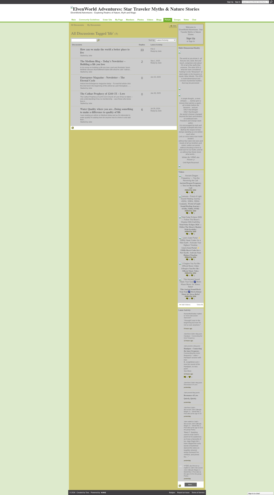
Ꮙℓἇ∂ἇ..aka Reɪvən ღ (191, 466)
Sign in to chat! (254, 493)
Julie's (193, 334)
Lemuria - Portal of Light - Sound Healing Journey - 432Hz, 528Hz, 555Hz (190, 206)
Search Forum (98, 40)
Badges (172, 493)
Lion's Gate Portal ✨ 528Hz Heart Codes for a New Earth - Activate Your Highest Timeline (190, 251)
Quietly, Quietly (190, 398)
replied (199, 314)
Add (174, 26)
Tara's (188, 316)
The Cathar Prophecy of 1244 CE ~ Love (102, 93)
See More (187, 371)
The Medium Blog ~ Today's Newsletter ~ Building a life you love (102, 62)
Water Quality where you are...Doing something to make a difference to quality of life (106, 110)
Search (271, 2)
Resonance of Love (190, 384)
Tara (87, 493)
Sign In (237, 2)
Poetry (193, 430)
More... (190, 484)
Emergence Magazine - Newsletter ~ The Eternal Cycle (102, 79)
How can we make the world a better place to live (105, 51)
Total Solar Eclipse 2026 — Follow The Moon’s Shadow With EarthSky (190, 227)
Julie (194, 190)
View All (200, 305)
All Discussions (77, 25)
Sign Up (230, 2)
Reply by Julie (156, 51)
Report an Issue (183, 493)
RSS (72, 128)
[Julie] (75, 54)
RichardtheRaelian (190, 314)
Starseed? (187, 318)
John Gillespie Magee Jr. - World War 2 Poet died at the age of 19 (192, 411)
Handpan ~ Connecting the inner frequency (193, 349)
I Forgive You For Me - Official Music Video (190, 269)
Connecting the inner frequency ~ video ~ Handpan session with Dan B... (192, 357)
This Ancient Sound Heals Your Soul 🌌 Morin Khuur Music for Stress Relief (191, 291)
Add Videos (185, 305)
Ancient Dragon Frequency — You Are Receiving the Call (190, 185)
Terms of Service (198, 493)
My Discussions (94, 25)
